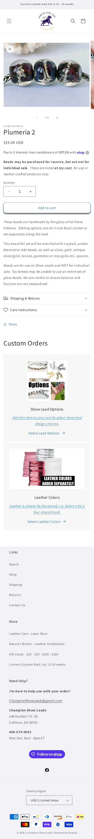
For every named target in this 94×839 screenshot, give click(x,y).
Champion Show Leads (39, 832)
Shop (13, 574)
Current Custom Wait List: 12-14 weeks (37, 664)
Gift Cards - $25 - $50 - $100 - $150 (33, 654)
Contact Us (17, 605)
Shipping (15, 585)
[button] (9, 21)
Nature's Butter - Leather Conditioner (37, 644)
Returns (15, 595)
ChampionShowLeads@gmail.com (35, 700)
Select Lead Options (44, 433)
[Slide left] (37, 118)
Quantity (9, 183)
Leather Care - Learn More (28, 634)
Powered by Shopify (65, 832)
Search (14, 564)
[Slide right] (57, 118)
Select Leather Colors (44, 521)
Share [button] (13, 324)
